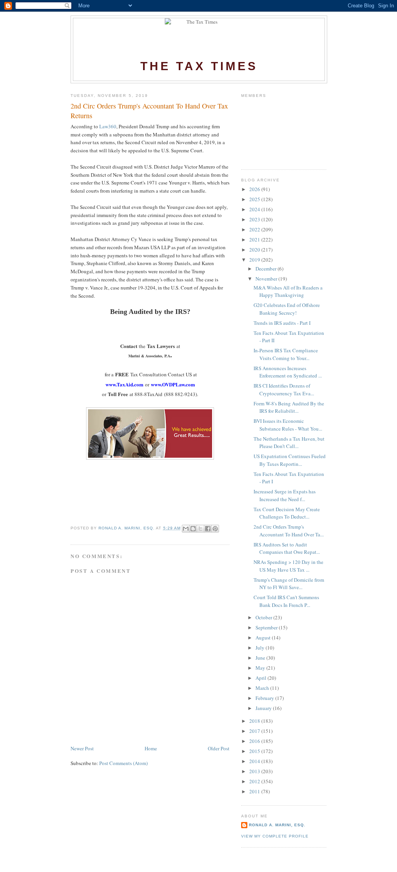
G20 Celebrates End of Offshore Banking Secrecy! (287, 309)
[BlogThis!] (193, 529)
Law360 (107, 126)
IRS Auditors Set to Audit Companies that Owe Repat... (287, 548)
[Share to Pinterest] (215, 529)
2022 (255, 229)
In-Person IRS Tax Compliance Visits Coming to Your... (286, 354)
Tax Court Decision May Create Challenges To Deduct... (287, 513)
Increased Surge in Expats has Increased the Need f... (285, 495)
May (260, 667)
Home (151, 748)
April (261, 677)
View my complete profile (275, 836)
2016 (255, 741)
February (265, 697)
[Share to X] (200, 529)
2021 (255, 239)
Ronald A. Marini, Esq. (277, 825)
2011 (255, 791)
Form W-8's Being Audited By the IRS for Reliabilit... (289, 407)
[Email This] (186, 529)
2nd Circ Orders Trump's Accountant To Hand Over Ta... (289, 530)
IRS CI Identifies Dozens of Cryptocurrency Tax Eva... (284, 389)
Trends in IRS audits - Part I (282, 322)
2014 (255, 761)
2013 (255, 771)
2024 (255, 209)
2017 (255, 730)
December (266, 268)
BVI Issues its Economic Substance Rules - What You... (288, 424)
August (263, 637)
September (267, 627)
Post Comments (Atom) (123, 763)
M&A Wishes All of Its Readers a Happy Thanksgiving (288, 291)
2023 (255, 219)
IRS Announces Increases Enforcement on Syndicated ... (288, 372)
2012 (255, 781)
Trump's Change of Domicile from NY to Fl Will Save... (289, 583)
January (264, 708)
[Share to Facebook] (208, 529)
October (264, 617)
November (266, 278)
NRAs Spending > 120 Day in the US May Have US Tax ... (288, 565)
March (262, 687)
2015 (255, 751)
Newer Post (82, 748)
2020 (255, 249)
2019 (255, 259)
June (260, 657)
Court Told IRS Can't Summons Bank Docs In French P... (286, 601)
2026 (255, 189)
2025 (255, 199)
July (260, 647)
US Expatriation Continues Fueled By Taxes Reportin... (290, 460)
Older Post (219, 748)
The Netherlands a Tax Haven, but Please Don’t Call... (289, 442)
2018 (255, 720)
